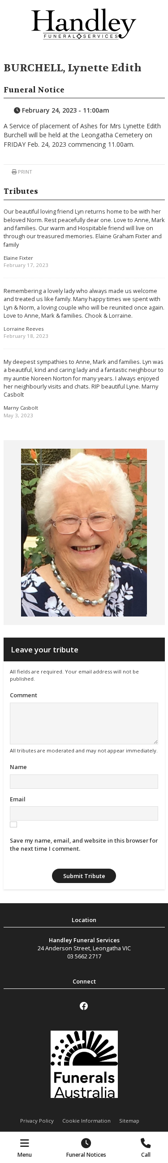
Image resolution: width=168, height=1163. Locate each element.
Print (24, 171)
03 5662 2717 (84, 956)
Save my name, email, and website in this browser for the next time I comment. (84, 844)
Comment (23, 695)
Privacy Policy (37, 1120)
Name (18, 767)
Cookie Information (86, 1120)
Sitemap (129, 1120)
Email (18, 799)
